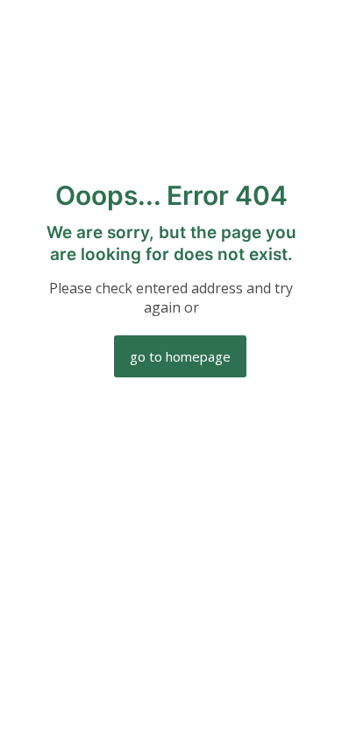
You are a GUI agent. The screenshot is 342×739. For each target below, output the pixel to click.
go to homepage (180, 356)
